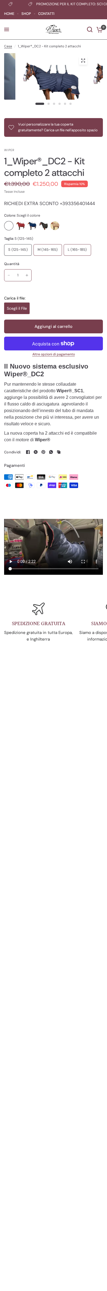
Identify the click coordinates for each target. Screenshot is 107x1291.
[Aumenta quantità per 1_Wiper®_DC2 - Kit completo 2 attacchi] (26, 275)
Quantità (11, 264)
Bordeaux (20, 225)
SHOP (26, 13)
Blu (31, 225)
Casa (8, 46)
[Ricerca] (89, 29)
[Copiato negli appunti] (58, 452)
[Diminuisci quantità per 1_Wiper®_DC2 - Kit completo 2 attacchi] (8, 275)
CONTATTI (46, 13)
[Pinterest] (43, 452)
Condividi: (12, 452)
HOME (9, 13)
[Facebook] (28, 452)
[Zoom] (83, 60)
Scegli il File (17, 308)
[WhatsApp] (51, 452)
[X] (35, 452)
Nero (43, 225)
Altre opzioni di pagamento (53, 354)
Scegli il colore (8, 225)
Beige (54, 225)
